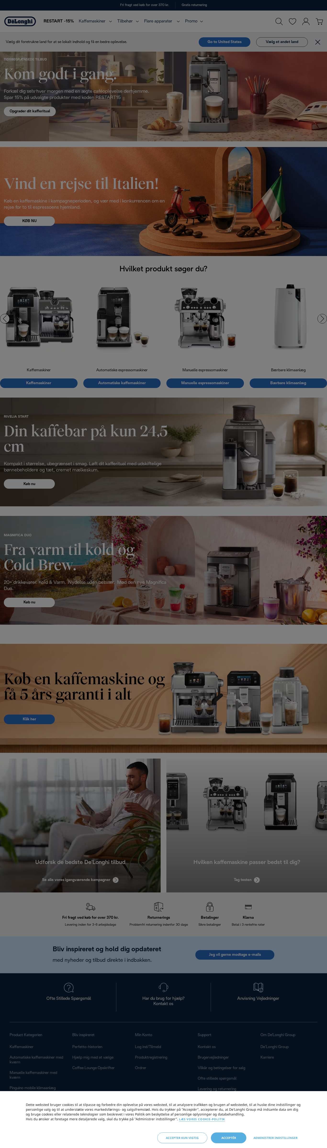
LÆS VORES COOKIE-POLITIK (202, 1119)
